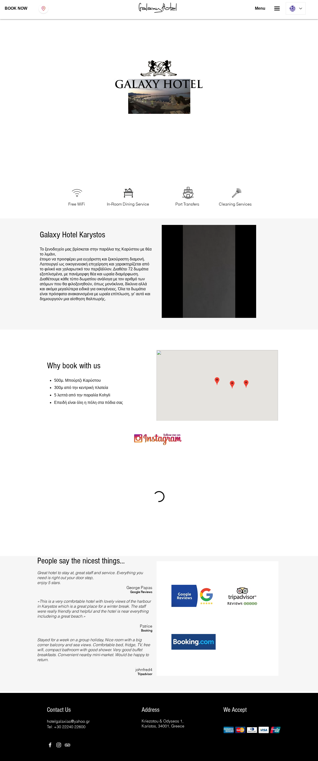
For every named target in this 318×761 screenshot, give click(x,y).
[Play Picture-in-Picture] (241, 311)
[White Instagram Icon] (59, 690)
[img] (229, 674)
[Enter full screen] (249, 311)
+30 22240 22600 (69, 671)
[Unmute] (176, 311)
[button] (277, 8)
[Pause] (168, 311)
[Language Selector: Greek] (296, 8)
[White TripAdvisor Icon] (67, 690)
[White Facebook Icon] (50, 690)
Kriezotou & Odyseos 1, (162, 665)
